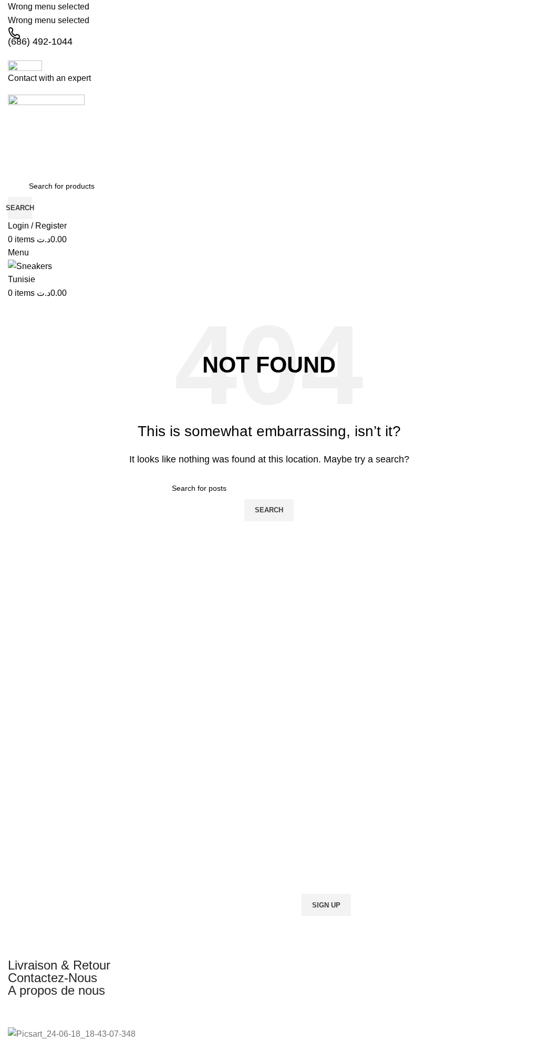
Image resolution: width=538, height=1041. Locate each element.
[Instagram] (49, 1010)
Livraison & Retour (59, 965)
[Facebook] (21, 1010)
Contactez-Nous (52, 978)
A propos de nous (56, 990)
